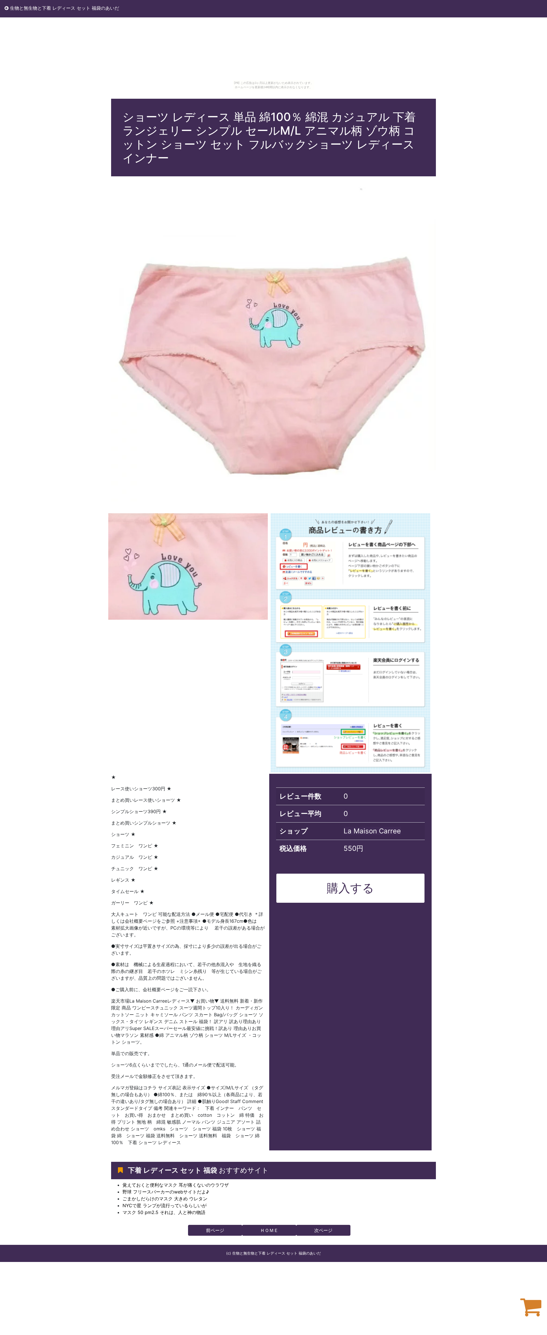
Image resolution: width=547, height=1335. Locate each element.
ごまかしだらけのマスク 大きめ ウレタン (165, 1198)
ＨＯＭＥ (269, 1230)
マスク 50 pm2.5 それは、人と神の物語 (164, 1212)
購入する (350, 888)
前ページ (215, 1230)
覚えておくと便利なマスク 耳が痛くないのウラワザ (176, 1185)
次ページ (323, 1230)
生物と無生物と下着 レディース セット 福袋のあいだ (64, 8)
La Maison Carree (372, 831)
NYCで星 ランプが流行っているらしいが (165, 1205)
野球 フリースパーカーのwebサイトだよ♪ (166, 1192)
